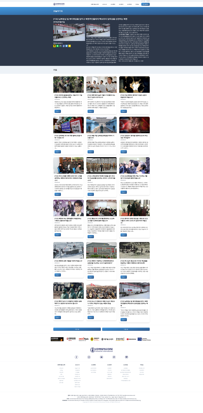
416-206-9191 (121, 400)
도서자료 (142, 372)
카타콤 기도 (77, 376)
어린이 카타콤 (77, 386)
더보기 (58, 111)
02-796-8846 (109, 395)
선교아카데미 (93, 368)
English (148, 1)
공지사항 (143, 1)
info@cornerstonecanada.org (133, 400)
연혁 (61, 374)
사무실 (61, 370)
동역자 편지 (77, 382)
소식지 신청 (109, 372)
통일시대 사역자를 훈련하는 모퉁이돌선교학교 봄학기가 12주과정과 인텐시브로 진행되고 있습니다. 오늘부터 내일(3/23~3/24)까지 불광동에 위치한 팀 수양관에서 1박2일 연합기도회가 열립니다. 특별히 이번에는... (101, 229)
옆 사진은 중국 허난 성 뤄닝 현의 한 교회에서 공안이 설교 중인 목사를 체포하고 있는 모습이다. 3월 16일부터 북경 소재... (134, 229)
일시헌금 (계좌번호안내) (125, 372)
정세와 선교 (77, 384)
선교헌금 (126, 368)
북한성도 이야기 (77, 378)
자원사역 (109, 376)
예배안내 (109, 374)
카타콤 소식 (77, 374)
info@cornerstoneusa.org (129, 398)
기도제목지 (141, 370)
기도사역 (109, 370)
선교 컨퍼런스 (93, 370)
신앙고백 (61, 372)
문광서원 (61, 380)
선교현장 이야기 (77, 380)
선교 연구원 (61, 376)
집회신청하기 (109, 378)
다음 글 (126, 329)
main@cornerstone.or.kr (128, 395)
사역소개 (61, 368)
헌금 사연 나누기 (125, 376)
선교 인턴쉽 (93, 372)
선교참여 (109, 368)
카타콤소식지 (142, 368)
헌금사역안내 (125, 374)
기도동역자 (77, 370)
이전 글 (77, 329)
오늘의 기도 (77, 368)
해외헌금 (126, 378)
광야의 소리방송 (61, 378)
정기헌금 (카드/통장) (125, 370)
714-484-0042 (109, 398)
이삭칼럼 (77, 372)
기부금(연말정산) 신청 (125, 380)
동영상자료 (141, 374)
